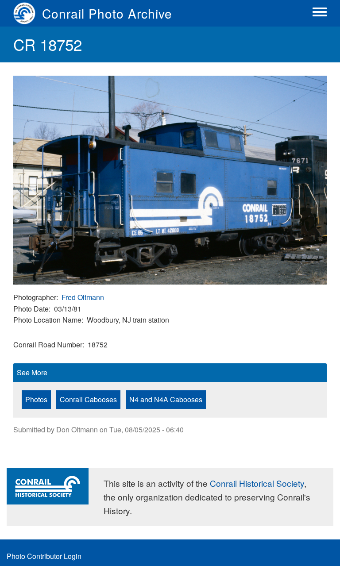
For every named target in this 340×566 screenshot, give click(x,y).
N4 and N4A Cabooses (165, 399)
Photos (36, 399)
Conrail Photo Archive (107, 13)
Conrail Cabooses (88, 399)
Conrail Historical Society (257, 483)
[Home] (27, 13)
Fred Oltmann (83, 297)
